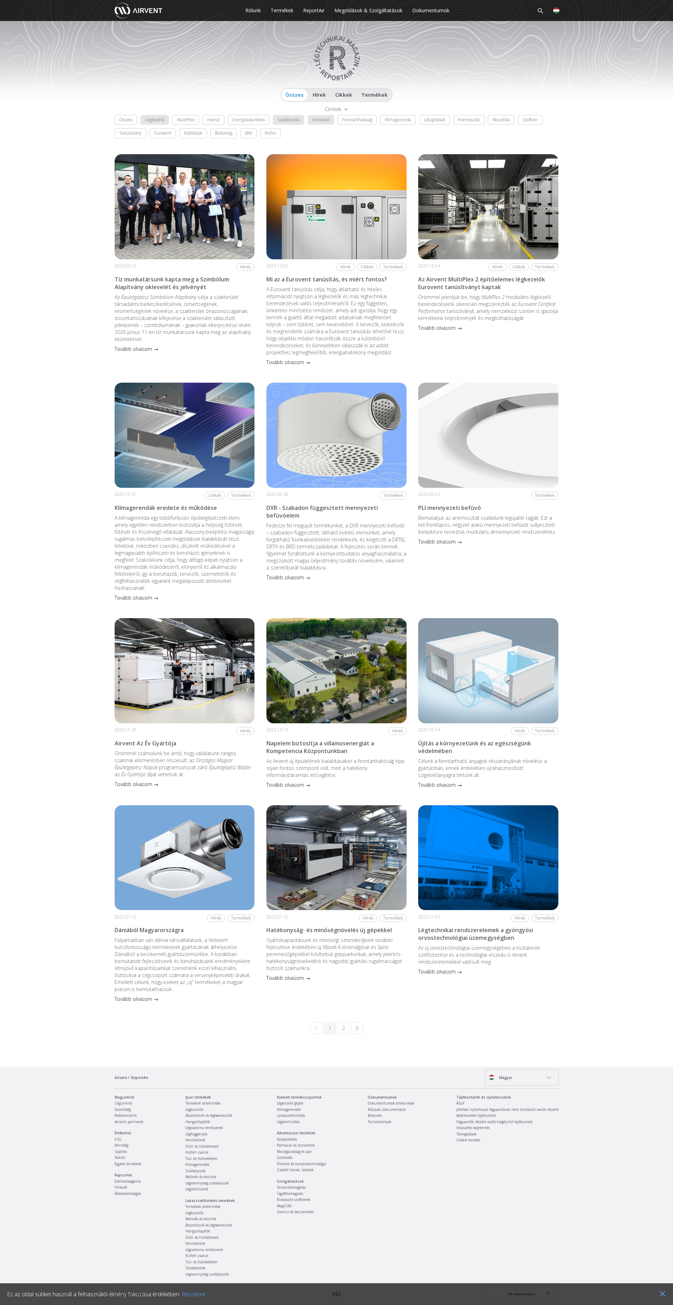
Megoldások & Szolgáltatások (368, 10)
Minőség (121, 1145)
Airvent (121, 1077)
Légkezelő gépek (290, 1103)
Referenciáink (126, 1115)
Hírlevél (121, 1187)
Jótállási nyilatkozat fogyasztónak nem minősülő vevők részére (507, 1109)
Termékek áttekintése (202, 1103)
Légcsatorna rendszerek (204, 1127)
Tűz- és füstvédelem (201, 1158)
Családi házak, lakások (295, 1169)
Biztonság (223, 133)
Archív (270, 133)
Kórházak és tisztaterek (296, 1145)
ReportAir (314, 10)
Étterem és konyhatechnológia (301, 1163)
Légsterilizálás (288, 1121)
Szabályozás (288, 120)
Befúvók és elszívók (201, 1176)
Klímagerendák (197, 1164)
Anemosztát (469, 120)
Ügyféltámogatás (290, 1193)
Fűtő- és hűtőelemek (202, 1146)
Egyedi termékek (128, 1163)
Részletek (193, 1294)
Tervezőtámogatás (291, 1187)
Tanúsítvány (130, 133)
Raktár (120, 1157)
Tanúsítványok (380, 1121)
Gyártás (121, 1151)
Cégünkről (123, 1103)
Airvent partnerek (129, 1121)
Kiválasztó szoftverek (294, 1199)
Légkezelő (154, 120)
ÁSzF (460, 1103)
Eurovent (162, 133)
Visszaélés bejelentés (473, 1127)
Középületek (287, 1139)
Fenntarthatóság (357, 120)
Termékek (282, 10)
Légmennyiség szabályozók (207, 1183)
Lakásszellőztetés (291, 1115)
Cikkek (343, 94)
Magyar (505, 1077)
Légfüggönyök (196, 1134)
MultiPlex (186, 120)
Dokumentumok (430, 10)
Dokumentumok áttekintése (391, 1103)
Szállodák (285, 1157)
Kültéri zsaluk (197, 1152)
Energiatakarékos (248, 120)
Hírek (319, 94)
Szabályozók (195, 1170)
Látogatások (434, 120)
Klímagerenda (398, 120)
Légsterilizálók (197, 1189)
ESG (118, 1139)
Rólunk (253, 10)
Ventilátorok (195, 1139)
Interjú (213, 120)
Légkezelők (194, 1109)
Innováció (320, 120)
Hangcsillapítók (197, 1121)
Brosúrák (375, 1115)
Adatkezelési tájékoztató (476, 1115)
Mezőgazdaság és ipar (294, 1151)
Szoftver (530, 120)
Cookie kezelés (468, 1139)
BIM (248, 133)
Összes (294, 94)
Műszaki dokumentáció (387, 1109)
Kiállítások (193, 133)
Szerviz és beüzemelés (295, 1211)
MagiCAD (284, 1205)
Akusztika (501, 120)
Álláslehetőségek (128, 1193)
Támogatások (466, 1134)
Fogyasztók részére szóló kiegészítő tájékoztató (494, 1121)
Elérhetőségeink (128, 1181)
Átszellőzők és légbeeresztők (208, 1115)
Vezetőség (123, 1109)
